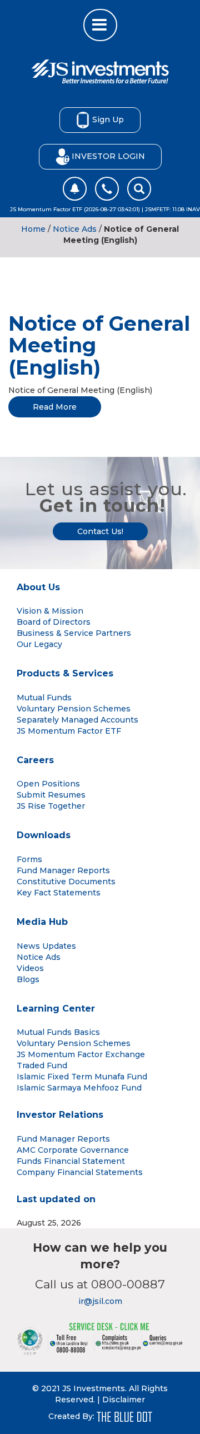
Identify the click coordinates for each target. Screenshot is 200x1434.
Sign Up (108, 119)
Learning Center (56, 1008)
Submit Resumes (51, 795)
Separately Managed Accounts (77, 720)
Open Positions (48, 784)
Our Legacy (39, 644)
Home (33, 229)
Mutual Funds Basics (58, 1032)
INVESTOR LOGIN (108, 156)
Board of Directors (54, 622)
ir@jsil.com (100, 1301)
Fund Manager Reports (63, 870)
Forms (29, 859)
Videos (30, 968)
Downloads (44, 835)
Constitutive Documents (66, 882)
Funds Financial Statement (71, 1161)
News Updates (46, 946)
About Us (38, 587)
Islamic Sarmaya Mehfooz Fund (79, 1088)
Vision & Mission (50, 611)
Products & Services (65, 673)
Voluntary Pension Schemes (74, 709)
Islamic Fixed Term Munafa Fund (82, 1077)
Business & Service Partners (74, 633)
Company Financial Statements (80, 1172)
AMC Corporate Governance (73, 1150)
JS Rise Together (51, 806)
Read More (55, 407)
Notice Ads (75, 229)
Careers (35, 760)
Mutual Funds (44, 698)
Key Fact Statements (59, 893)
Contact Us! (100, 531)
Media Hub (42, 922)
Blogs (28, 979)
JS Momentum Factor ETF (69, 731)
